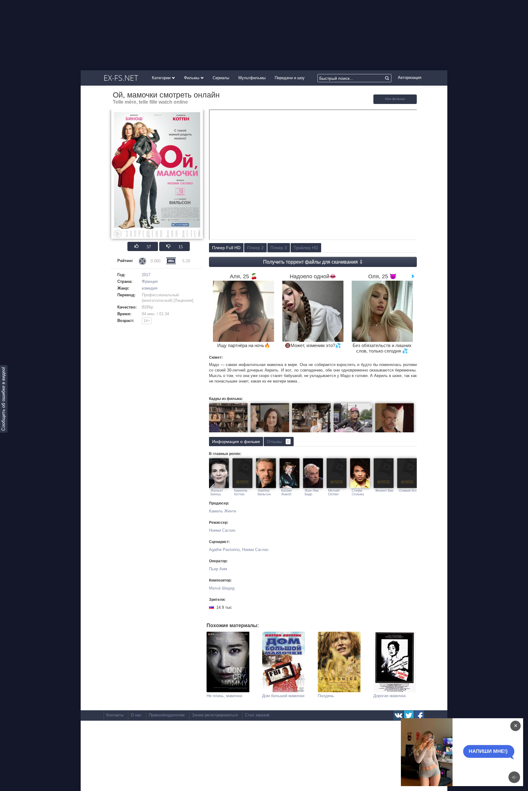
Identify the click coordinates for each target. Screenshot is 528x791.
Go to (474, 752)
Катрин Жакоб (286, 492)
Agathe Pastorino (224, 549)
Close (450, 752)
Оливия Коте (409, 490)
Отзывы (278, 441)
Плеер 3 (278, 247)
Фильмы (192, 78)
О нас (136, 715)
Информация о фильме (236, 441)
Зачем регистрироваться (215, 715)
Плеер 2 (255, 247)
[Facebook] (419, 715)
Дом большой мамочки (283, 695)
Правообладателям (167, 715)
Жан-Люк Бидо (312, 492)
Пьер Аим (218, 569)
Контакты (114, 715)
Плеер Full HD (226, 247)
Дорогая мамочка (389, 695)
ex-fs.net (121, 77)
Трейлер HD (306, 247)
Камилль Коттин (241, 492)
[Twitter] (409, 715)
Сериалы (221, 78)
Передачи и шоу (290, 78)
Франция (150, 281)
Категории (162, 78)
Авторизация (409, 77)
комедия (149, 288)
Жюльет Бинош (217, 492)
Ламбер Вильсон (264, 492)
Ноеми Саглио (222, 530)
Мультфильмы (252, 78)
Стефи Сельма (358, 492)
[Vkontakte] (398, 715)
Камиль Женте (222, 511)
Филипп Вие (384, 490)
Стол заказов (257, 715)
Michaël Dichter (333, 492)
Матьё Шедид (222, 588)
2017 (146, 274)
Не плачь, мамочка (224, 695)
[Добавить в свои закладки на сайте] (395, 102)
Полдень (326, 695)
